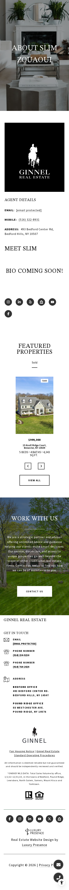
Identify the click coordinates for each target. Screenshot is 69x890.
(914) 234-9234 (21, 655)
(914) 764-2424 (21, 666)
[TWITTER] (49, 819)
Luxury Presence (34, 845)
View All (34, 480)
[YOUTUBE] (52, 302)
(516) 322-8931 (29, 219)
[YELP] (30, 302)
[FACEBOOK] (8, 313)
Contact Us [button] (34, 591)
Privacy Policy (49, 865)
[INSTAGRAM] (8, 302)
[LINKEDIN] (19, 302)
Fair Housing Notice (22, 751)
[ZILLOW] (41, 302)
